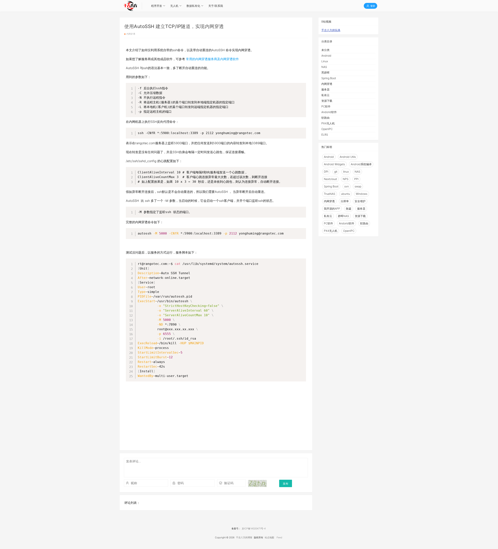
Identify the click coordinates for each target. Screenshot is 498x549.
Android (326, 55)
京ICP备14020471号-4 (254, 528)
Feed (279, 537)
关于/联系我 (215, 5)
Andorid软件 (329, 112)
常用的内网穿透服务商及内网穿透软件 (212, 59)
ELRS (324, 134)
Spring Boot (328, 78)
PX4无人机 (328, 123)
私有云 (325, 95)
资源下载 (326, 100)
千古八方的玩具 (330, 30)
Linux (324, 61)
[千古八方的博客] (130, 5)
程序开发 (156, 5)
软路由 (325, 117)
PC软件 (326, 106)
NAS (324, 67)
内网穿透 (130, 34)
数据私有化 (193, 5)
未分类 (325, 50)
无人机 (174, 5)
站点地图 (269, 537)
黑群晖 (325, 72)
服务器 (325, 89)
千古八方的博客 (244, 537)
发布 (285, 483)
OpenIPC (327, 129)
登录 (372, 5)
